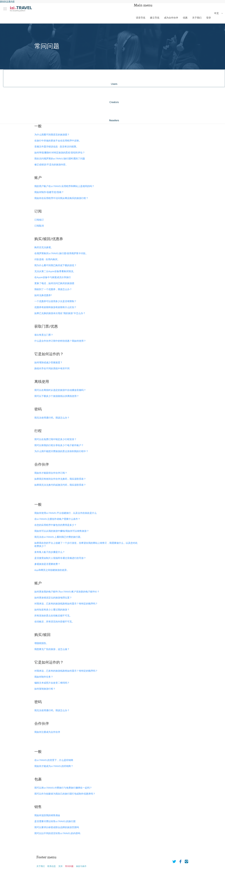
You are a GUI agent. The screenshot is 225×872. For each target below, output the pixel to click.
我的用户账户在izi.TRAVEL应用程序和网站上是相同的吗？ (64, 186)
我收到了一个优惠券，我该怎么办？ (53, 289)
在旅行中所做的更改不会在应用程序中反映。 (57, 140)
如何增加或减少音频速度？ (48, 362)
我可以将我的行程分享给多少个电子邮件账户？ (59, 445)
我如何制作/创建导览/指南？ (49, 192)
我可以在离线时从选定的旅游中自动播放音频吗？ (60, 390)
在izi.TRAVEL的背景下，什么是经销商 (53, 760)
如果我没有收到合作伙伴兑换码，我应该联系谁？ (60, 478)
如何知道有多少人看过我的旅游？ (52, 609)
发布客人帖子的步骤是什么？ (49, 552)
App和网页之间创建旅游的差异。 (51, 570)
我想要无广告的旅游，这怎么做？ (52, 649)
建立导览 (154, 17)
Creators (114, 102)
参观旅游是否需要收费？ (47, 564)
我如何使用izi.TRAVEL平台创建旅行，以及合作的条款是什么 (65, 513)
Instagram (186, 860)
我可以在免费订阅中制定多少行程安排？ (55, 439)
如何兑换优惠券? (43, 295)
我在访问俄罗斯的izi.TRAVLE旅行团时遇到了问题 (59, 158)
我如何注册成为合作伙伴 (47, 732)
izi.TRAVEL (21, 8)
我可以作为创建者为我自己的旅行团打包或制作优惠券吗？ (64, 793)
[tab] (114, 78)
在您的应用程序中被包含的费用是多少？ (55, 525)
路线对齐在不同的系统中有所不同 (52, 368)
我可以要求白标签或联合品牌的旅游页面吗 (56, 827)
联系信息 (51, 866)
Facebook (180, 860)
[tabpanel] (112, 313)
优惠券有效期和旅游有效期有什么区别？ (55, 307)
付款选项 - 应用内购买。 (47, 259)
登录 (208, 17)
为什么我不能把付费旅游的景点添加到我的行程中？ (61, 451)
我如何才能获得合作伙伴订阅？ (50, 472)
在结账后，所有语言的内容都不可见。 (54, 621)
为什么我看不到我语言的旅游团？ (52, 134)
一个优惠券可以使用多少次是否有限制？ (55, 301)
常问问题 (69, 866)
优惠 (185, 17)
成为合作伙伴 (171, 17)
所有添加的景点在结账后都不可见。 (53, 615)
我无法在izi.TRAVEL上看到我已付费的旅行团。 (58, 537)
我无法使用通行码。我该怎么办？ (52, 417)
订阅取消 (39, 225)
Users (114, 84)
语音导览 (140, 17)
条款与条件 (81, 866)
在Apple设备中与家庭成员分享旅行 (52, 277)
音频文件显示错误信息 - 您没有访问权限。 (56, 146)
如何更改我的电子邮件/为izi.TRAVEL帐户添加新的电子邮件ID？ (66, 591)
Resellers (114, 120)
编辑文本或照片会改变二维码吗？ (52, 682)
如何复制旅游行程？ (44, 688)
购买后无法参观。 (43, 247)
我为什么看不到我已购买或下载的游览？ (55, 265)
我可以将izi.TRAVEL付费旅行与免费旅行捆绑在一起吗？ (63, 787)
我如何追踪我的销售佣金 (47, 815)
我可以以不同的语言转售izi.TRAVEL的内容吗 (57, 833)
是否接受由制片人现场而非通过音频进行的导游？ (60, 558)
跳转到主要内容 (7, 1)
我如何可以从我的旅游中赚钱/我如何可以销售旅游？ (61, 531)
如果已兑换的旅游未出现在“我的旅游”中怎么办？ (60, 313)
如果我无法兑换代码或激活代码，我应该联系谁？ (60, 484)
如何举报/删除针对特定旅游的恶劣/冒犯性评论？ (59, 152)
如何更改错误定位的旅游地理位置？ (53, 597)
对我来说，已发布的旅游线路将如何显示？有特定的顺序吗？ (66, 603)
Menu (5, 8)
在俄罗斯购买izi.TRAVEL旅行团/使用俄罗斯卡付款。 (61, 253)
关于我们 (197, 17)
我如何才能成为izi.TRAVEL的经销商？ (53, 766)
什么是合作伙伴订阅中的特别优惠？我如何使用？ (60, 340)
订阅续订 (39, 219)
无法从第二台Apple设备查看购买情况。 (55, 271)
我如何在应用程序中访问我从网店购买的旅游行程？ (61, 198)
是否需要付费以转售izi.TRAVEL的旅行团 (55, 821)
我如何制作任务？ (43, 676)
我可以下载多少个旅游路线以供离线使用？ (56, 396)
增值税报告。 (41, 643)
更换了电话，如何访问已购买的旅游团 (54, 283)
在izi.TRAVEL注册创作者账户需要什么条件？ (57, 519)
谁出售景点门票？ (43, 334)
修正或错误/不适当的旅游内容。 (51, 164)
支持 (60, 866)
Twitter (174, 860)
